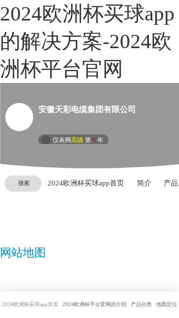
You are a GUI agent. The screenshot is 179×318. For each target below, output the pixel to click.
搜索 (24, 183)
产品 (171, 183)
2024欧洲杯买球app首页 (86, 183)
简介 (144, 183)
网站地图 (23, 252)
